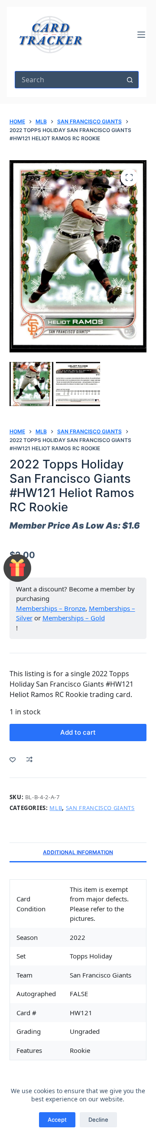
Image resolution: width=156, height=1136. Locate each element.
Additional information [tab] (78, 852)
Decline (98, 1119)
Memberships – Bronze (50, 608)
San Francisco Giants (100, 808)
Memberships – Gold (73, 617)
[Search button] (130, 79)
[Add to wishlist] (13, 759)
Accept (57, 1119)
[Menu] (141, 35)
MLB (55, 808)
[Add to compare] (29, 759)
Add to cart (78, 732)
